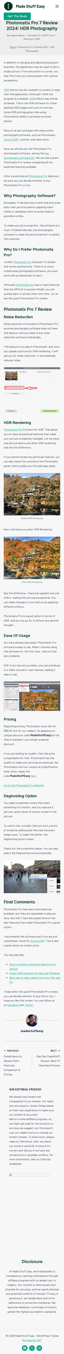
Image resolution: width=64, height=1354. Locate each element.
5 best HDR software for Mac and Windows (34, 973)
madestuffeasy (17, 35)
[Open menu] (57, 6)
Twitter (28, 1005)
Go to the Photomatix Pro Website (24, 785)
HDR (6, 89)
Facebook (13, 1005)
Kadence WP (33, 1340)
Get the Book (17, 16)
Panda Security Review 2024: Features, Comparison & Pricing (13, 1062)
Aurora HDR (11, 139)
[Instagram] (39, 1348)
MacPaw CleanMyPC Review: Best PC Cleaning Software (48, 1058)
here (33, 776)
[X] (32, 1348)
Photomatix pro (22, 262)
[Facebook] (24, 1348)
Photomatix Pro (37, 176)
